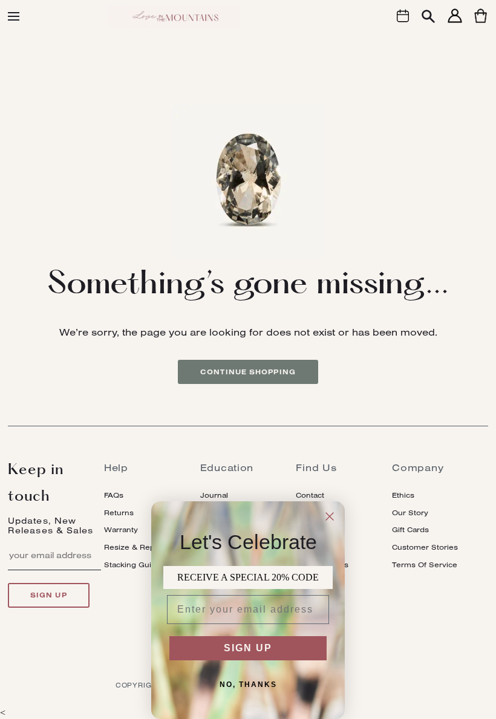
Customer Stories (425, 546)
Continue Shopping (248, 372)
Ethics (403, 494)
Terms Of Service (424, 564)
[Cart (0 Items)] (480, 23)
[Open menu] (13, 16)
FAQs (113, 494)
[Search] (428, 18)
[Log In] (455, 23)
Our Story (410, 512)
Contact (310, 494)
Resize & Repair (134, 546)
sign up (48, 595)
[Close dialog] (330, 516)
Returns (119, 512)
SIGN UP (248, 648)
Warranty (121, 529)
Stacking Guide (132, 564)
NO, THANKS (248, 684)
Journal (214, 494)
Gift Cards (410, 529)
